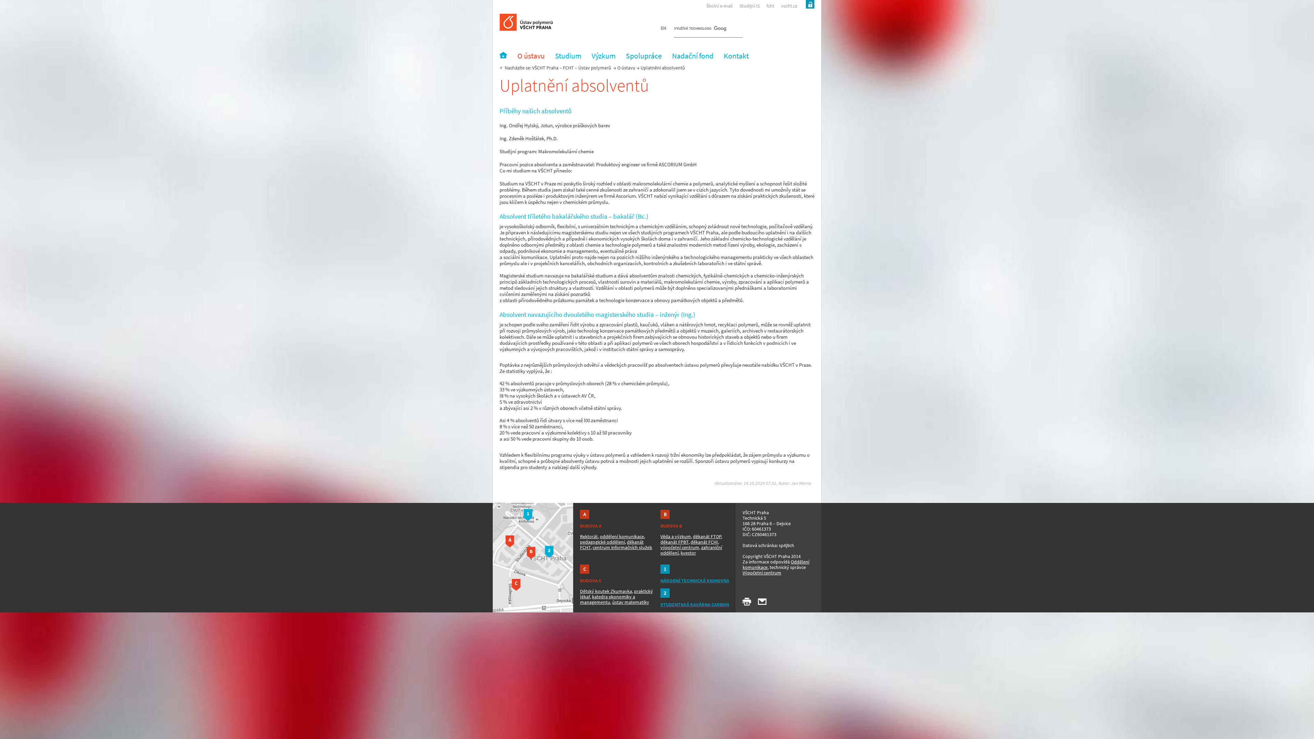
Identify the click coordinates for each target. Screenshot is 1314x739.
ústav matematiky (630, 602)
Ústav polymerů (594, 68)
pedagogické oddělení (602, 542)
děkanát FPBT (674, 542)
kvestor (688, 553)
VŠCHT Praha (545, 68)
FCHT (568, 68)
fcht (770, 6)
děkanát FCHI (704, 542)
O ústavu (626, 68)
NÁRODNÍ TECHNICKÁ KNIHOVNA (694, 581)
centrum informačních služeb (622, 547)
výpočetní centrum (679, 547)
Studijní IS (749, 6)
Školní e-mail (719, 6)
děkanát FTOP (707, 536)
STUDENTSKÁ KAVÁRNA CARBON (694, 604)
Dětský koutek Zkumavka (606, 591)
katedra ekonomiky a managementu (607, 599)
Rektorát (589, 536)
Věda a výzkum (675, 536)
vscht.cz (789, 6)
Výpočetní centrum (762, 573)
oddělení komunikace (622, 536)
